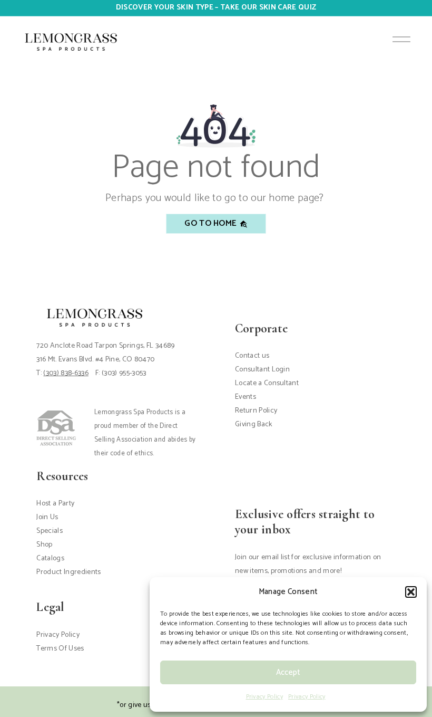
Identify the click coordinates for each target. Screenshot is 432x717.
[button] (411, 592)
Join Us (47, 517)
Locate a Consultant (267, 383)
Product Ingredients (68, 572)
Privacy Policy (264, 697)
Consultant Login (262, 370)
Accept (288, 672)
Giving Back (253, 424)
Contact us (252, 356)
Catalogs (50, 558)
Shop (44, 545)
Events (245, 397)
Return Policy (256, 411)
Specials (49, 531)
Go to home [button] (211, 223)
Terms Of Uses (60, 649)
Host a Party (55, 504)
